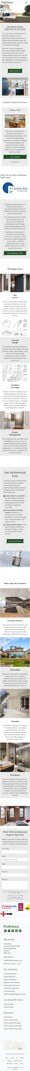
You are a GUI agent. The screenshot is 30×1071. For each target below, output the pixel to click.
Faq (17, 1058)
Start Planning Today (15, 253)
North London (9, 1004)
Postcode (4, 871)
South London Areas (11, 1020)
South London (9, 1007)
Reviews (9, 1061)
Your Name (5, 848)
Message (4, 879)
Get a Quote (15, 157)
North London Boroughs (12, 1023)
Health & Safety (18, 1061)
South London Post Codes (13, 1029)
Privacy (16, 1063)
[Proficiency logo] (15, 2)
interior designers (19, 676)
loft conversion (20, 441)
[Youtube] (16, 930)
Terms (21, 1063)
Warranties (9, 1063)
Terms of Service (15, 892)
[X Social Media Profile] (12, 930)
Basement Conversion (11, 982)
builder (5, 450)
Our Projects (8, 1017)
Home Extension (9, 977)
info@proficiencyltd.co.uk (13, 960)
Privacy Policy (25, 891)
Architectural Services (11, 988)
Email (4, 856)
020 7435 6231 (9, 957)
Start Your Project (15, 541)
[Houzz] (20, 930)
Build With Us (15, 71)
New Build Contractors (12, 985)
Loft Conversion (9, 991)
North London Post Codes (13, 1026)
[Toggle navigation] (26, 2)
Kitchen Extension (10, 980)
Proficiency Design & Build (18, 1054)
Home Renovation (10, 974)
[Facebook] (9, 930)
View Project (15, 162)
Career (12, 1058)
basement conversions (16, 627)
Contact (22, 1058)
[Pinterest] (5, 930)
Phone (4, 864)
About (7, 1058)
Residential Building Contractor (15, 994)
